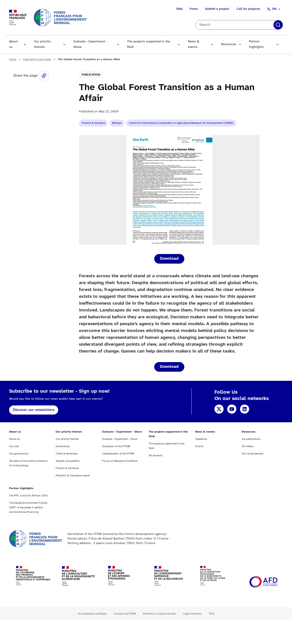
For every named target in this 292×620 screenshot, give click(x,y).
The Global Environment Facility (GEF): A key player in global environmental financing (28, 507)
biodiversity (63, 446)
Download (169, 259)
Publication (91, 74)
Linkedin (244, 409)
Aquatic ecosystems (68, 460)
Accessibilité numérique (92, 613)
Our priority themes (42, 44)
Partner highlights (256, 44)
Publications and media (37, 59)
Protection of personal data (159, 613)
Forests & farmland (93, 123)
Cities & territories (67, 453)
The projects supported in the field (148, 44)
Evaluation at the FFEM (116, 446)
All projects (155, 455)
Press (194, 9)
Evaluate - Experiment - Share (90, 44)
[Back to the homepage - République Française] (60, 17)
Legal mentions (192, 613)
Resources (228, 44)
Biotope (117, 123)
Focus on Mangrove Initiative (120, 460)
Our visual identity (252, 453)
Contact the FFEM (125, 613)
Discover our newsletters (34, 410)
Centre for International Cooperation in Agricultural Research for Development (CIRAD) (181, 123)
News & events (193, 44)
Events (199, 446)
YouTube (231, 409)
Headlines (201, 439)
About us (13, 44)
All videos (248, 446)
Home (12, 59)
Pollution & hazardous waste (73, 475)
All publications (251, 439)
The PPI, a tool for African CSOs (28, 495)
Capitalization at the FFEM (118, 453)
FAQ (179, 9)
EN (274, 9)
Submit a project (217, 9)
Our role (14, 446)
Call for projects (248, 9)
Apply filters (278, 24)
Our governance (18, 453)
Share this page (44, 75)
